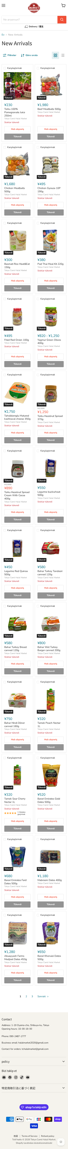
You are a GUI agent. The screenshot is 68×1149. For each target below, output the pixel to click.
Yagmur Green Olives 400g (49, 341)
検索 (16, 1136)
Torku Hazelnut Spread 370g (50, 417)
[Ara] (61, 19)
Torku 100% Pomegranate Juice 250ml (14, 112)
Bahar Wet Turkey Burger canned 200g (48, 648)
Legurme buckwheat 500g (48, 493)
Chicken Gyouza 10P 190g (49, 189)
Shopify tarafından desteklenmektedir (34, 1143)
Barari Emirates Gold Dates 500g (48, 800)
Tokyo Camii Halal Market (15, 118)
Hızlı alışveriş (17, 129)
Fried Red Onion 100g (16, 340)
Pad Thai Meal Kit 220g (50, 264)
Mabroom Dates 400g (49, 880)
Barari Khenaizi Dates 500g (49, 957)
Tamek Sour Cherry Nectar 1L (14, 800)
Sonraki (41, 996)
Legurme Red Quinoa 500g (16, 572)
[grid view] (55, 55)
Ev (3, 34)
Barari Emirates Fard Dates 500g (15, 881)
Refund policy (47, 1136)
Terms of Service (29, 1136)
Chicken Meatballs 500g (14, 189)
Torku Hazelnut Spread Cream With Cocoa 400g (17, 495)
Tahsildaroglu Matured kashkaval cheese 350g (17, 417)
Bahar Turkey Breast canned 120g (15, 648)
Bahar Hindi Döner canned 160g (14, 724)
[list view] (62, 55)
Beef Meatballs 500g (49, 109)
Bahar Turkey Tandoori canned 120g (49, 572)
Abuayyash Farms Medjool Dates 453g (15, 957)
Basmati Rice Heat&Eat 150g (17, 265)
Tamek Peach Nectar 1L (48, 724)
